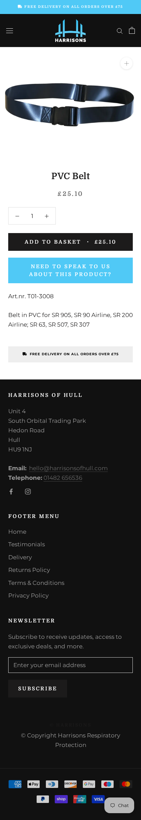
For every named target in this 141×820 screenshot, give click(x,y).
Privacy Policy (28, 595)
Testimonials (26, 544)
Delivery (20, 557)
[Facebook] (11, 491)
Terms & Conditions (36, 582)
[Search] (120, 30)
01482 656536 (62, 477)
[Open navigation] (9, 30)
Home (17, 531)
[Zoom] (126, 63)
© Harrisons (71, 725)
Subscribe (37, 689)
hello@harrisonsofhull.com (68, 468)
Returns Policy (29, 569)
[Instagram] (28, 491)
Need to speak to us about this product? (70, 270)
